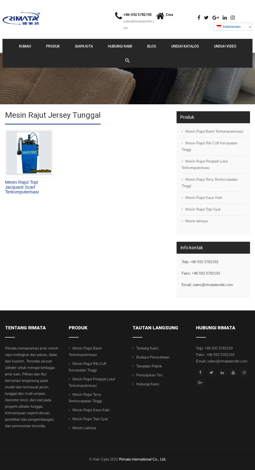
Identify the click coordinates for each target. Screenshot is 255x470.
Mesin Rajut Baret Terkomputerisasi (214, 131)
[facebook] (198, 17)
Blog (151, 46)
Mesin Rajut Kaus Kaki (203, 197)
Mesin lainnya (196, 221)
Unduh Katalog (185, 46)
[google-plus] (215, 17)
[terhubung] (225, 17)
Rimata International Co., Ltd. (142, 459)
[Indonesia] (206, 17)
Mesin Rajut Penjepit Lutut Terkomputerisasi (205, 164)
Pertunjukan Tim (149, 375)
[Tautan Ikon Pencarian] (127, 61)
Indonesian (231, 26)
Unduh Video (225, 46)
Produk (53, 46)
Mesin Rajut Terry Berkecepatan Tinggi (210, 182)
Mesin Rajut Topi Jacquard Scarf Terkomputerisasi (22, 187)
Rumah (25, 46)
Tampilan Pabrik (149, 366)
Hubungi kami (120, 46)
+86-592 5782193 (137, 15)
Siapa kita (84, 46)
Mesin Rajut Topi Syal (202, 209)
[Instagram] (233, 17)
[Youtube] (233, 372)
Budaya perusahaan (152, 357)
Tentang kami (147, 348)
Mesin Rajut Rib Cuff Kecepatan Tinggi (209, 146)
